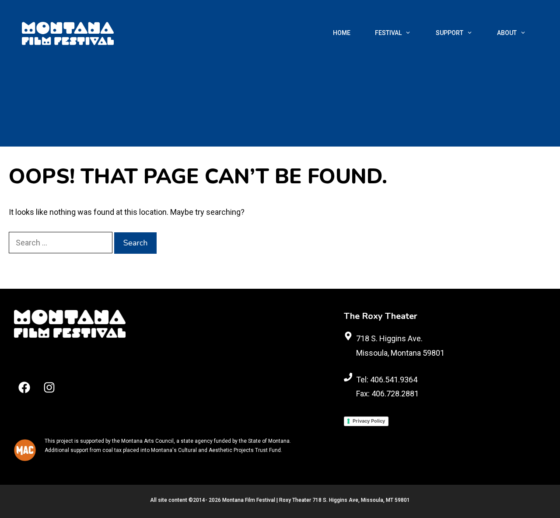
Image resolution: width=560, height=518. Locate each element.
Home (341, 32)
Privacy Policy (369, 421)
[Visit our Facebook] (24, 387)
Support (449, 32)
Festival (388, 32)
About (507, 32)
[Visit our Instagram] (49, 387)
